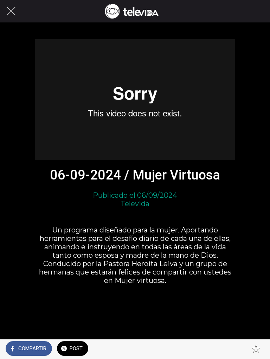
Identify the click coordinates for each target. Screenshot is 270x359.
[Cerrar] (11, 11)
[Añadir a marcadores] (256, 349)
